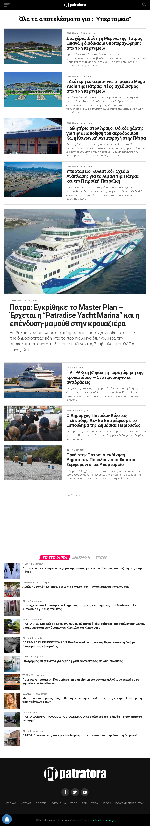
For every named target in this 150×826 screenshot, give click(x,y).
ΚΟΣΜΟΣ (26, 803)
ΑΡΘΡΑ (106, 803)
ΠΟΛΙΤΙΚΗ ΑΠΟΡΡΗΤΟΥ (129, 803)
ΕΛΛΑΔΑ (11, 803)
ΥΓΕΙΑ (94, 803)
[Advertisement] (75, 524)
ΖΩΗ (84, 803)
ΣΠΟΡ (73, 803)
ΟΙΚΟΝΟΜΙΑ (59, 803)
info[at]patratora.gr (103, 820)
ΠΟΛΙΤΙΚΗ (41, 803)
